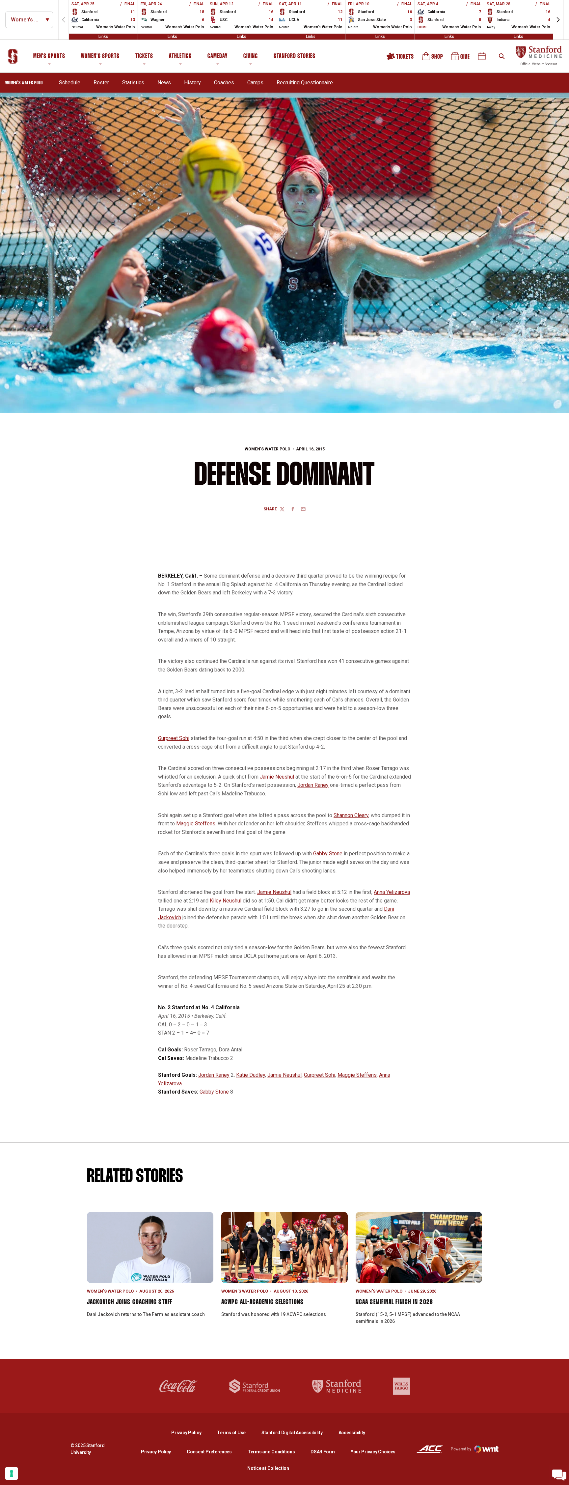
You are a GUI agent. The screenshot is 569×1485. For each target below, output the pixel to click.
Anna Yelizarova (392, 892)
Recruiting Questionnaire (305, 82)
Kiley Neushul (225, 901)
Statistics (133, 82)
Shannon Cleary (351, 815)
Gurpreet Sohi (173, 738)
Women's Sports (100, 56)
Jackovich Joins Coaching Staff (129, 1302)
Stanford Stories (294, 57)
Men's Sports (49, 56)
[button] (558, 20)
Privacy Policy (191, 1432)
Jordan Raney (313, 785)
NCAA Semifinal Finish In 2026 (394, 1302)
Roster (101, 82)
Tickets (144, 56)
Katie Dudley (250, 1075)
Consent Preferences (209, 1451)
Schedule (69, 82)
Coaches (224, 82)
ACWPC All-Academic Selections (262, 1302)
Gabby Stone (327, 853)
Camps (255, 82)
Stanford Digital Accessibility (297, 1432)
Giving (250, 56)
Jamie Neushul (277, 777)
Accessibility (352, 1432)
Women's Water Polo (267, 449)
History (192, 82)
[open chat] (559, 1475)
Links (103, 36)
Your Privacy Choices (373, 1451)
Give (461, 58)
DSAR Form (323, 1451)
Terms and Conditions (271, 1451)
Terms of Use (231, 1432)
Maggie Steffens (195, 823)
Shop (433, 58)
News (164, 82)
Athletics (180, 56)
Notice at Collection (268, 1468)
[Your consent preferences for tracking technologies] (11, 1473)
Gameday (217, 56)
